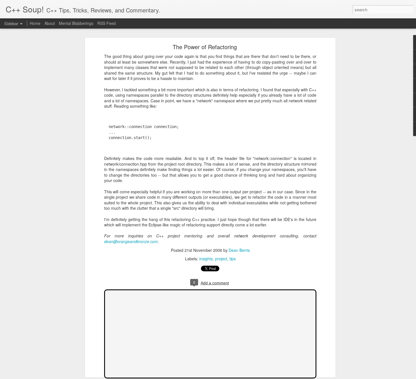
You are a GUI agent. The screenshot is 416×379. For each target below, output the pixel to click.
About (49, 23)
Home (35, 23)
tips (233, 258)
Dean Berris (239, 250)
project (221, 258)
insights (206, 258)
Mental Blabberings (76, 23)
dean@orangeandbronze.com (131, 241)
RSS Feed (106, 23)
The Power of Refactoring (205, 47)
